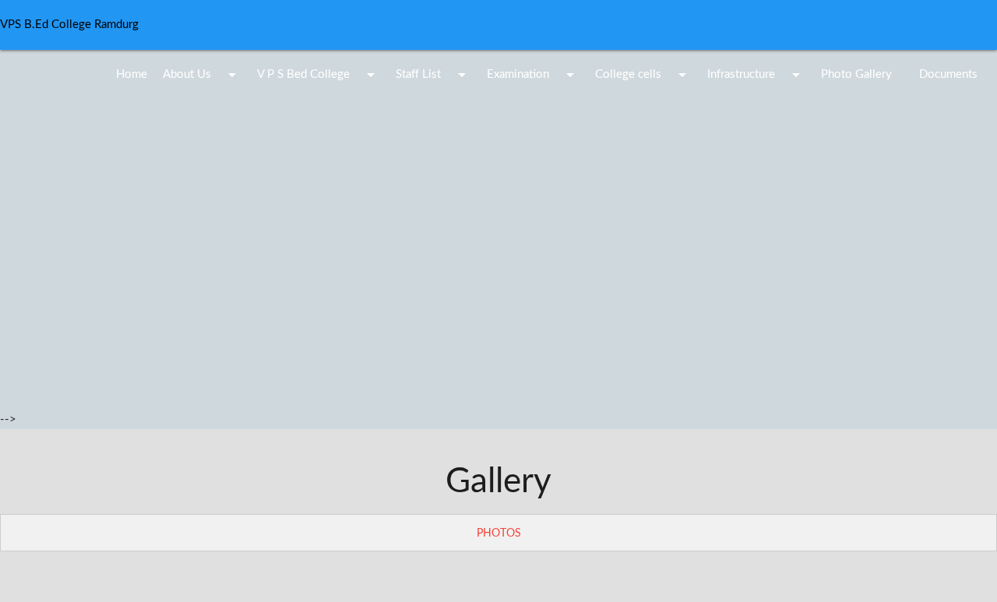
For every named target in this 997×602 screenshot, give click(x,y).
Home (131, 74)
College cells (643, 74)
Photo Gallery (856, 74)
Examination (533, 74)
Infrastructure (756, 74)
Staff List (433, 74)
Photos (499, 533)
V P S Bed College (318, 74)
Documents (948, 74)
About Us (202, 74)
